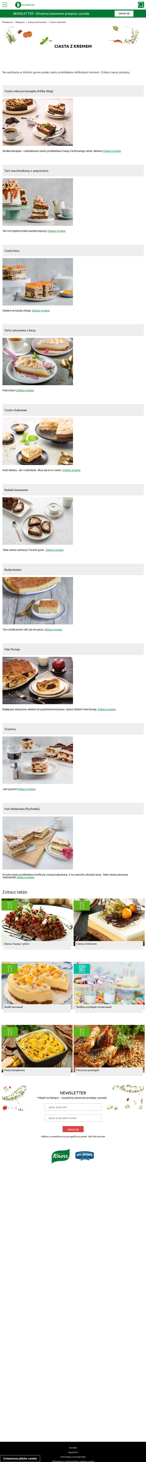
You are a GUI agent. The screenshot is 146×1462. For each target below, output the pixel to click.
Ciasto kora (11, 250)
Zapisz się (73, 1129)
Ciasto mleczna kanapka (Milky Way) (28, 91)
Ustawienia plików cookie (20, 1458)
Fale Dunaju (12, 649)
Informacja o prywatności (73, 1456)
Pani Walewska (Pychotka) (22, 809)
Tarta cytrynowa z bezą (19, 330)
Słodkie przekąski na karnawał (93, 1006)
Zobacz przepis (112, 151)
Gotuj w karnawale (37, 22)
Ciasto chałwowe (15, 410)
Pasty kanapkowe (14, 1070)
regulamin (73, 1452)
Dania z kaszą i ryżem (16, 943)
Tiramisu (10, 729)
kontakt (73, 1447)
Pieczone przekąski (87, 1070)
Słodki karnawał (13, 1006)
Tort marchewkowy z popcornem (26, 170)
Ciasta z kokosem (86, 943)
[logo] (24, 5)
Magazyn (20, 22)
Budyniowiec (12, 569)
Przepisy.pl (7, 22)
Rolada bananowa (16, 490)
